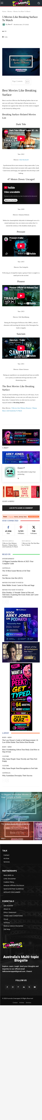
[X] (18, 478)
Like (8, 526)
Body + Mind (7, 737)
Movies (10, 11)
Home (4, 11)
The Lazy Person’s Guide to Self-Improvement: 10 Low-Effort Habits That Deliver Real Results (20, 741)
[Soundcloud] (24, 987)
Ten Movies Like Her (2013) (12, 578)
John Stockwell (24, 160)
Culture (5, 756)
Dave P (10, 24)
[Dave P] (4, 24)
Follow (21, 526)
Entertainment (8, 558)
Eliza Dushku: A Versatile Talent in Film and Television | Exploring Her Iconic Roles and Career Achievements (20, 595)
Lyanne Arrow (5, 819)
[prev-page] (3, 601)
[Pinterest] (18, 987)
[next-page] (7, 601)
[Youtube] (35, 987)
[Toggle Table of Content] (26, 82)
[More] (27, 42)
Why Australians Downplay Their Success (17, 776)
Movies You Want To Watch (21, 11)
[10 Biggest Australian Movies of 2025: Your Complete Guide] (21, 806)
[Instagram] (13, 987)
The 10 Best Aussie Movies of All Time (16, 571)
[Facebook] (7, 987)
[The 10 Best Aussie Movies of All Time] (17, 831)
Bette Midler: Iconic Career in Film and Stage (18, 585)
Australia (6, 568)
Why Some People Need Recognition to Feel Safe (20, 768)
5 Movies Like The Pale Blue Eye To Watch (30, 544)
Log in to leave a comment (21, 508)
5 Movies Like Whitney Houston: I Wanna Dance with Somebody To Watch (10, 545)
